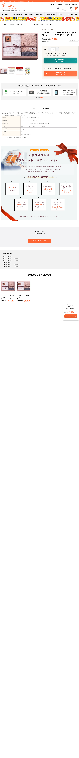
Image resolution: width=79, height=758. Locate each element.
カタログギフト (6, 14)
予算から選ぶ (39, 14)
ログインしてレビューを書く (39, 241)
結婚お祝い (17, 264)
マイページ (58, 10)
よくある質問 (74, 4)
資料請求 (67, 4)
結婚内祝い (17, 258)
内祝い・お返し (7, 256)
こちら (41, 97)
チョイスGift (74, 1)
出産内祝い (17, 260)
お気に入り (65, 10)
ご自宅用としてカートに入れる (60, 73)
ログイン (71, 10)
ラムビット (59, 1)
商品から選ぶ (29, 14)
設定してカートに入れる (60, 60)
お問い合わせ (60, 4)
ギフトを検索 (73, 14)
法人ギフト (62, 14)
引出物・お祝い (7, 262)
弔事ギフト (67, 1)
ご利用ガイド (53, 4)
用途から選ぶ (18, 14)
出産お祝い (17, 266)
